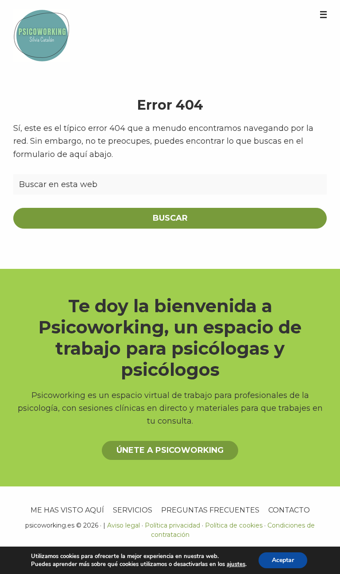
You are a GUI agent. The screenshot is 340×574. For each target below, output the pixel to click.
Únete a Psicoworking (170, 450)
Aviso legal (123, 525)
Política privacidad (172, 525)
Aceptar (283, 560)
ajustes (236, 564)
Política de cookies (234, 525)
